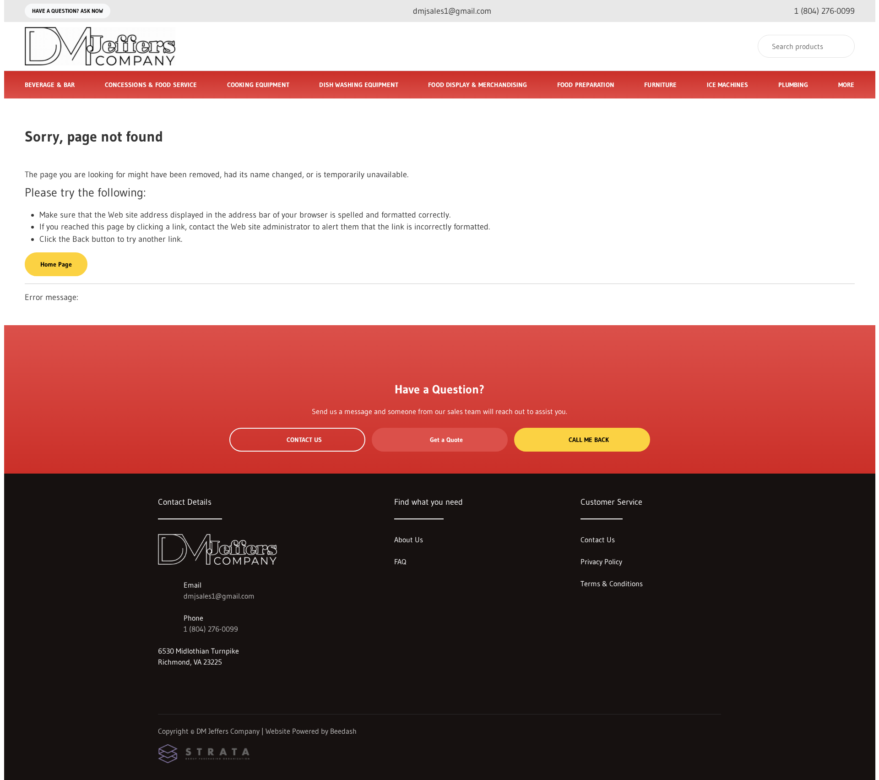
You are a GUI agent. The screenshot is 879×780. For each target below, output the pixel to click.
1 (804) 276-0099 (211, 628)
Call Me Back (589, 440)
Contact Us (304, 440)
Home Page (56, 264)
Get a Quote (446, 440)
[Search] (842, 46)
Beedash (343, 731)
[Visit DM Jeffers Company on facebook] (162, 683)
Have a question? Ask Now (67, 10)
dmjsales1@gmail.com (219, 595)
